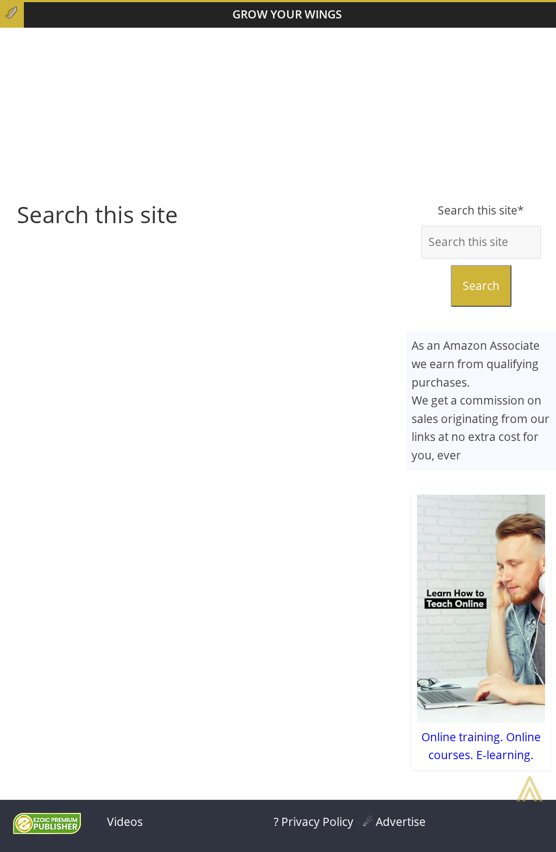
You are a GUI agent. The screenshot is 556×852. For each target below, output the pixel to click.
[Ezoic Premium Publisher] (47, 829)
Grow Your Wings (287, 14)
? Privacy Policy (313, 821)
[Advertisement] (278, 115)
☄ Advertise (394, 821)
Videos (125, 821)
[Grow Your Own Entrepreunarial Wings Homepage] (12, 15)
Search (481, 285)
